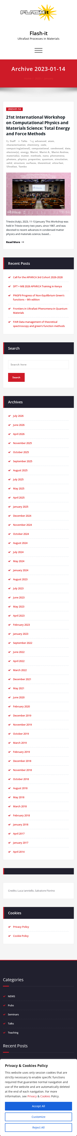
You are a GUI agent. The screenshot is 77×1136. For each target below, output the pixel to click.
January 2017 (20, 842)
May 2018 (18, 797)
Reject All (38, 1127)
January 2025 (20, 506)
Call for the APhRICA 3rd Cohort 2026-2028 (38, 277)
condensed (57, 148)
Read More (13, 242)
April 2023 (18, 615)
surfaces (31, 163)
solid (9, 163)
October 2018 (21, 779)
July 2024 (18, 552)
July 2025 (18, 479)
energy (25, 152)
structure (19, 163)
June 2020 (18, 697)
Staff (12, 141)
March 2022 (20, 670)
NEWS (11, 996)
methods (36, 155)
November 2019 (22, 724)
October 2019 (21, 733)
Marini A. (44, 152)
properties (34, 159)
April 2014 (18, 851)
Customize (38, 1117)
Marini (34, 152)
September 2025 (22, 461)
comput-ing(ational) (18, 148)
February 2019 (21, 752)
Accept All (38, 1106)
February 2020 (21, 706)
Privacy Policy (21, 927)
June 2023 (18, 597)
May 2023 (18, 606)
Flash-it (39, 33)
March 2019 (20, 743)
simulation (61, 159)
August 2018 (20, 788)
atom (51, 141)
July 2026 (18, 416)
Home (27, 78)
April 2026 (18, 434)
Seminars (13, 1014)
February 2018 (21, 815)
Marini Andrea (60, 152)
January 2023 (20, 634)
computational (40, 148)
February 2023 (21, 624)
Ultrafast (12, 166)
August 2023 (20, 579)
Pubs (11, 1005)
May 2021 (18, 688)
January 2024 (20, 570)
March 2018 (20, 806)
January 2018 (20, 824)
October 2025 (21, 452)
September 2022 (22, 643)
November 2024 (22, 525)
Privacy (32, 1096)
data (67, 148)
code (43, 144)
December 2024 (22, 515)
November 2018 (22, 770)
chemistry (33, 144)
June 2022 (18, 652)
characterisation (16, 144)
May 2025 (18, 488)
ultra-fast (57, 163)
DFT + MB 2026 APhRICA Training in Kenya (37, 286)
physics (22, 159)
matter (25, 155)
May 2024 (18, 561)
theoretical (44, 163)
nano (46, 155)
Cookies (45, 1096)
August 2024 (20, 543)
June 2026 (18, 425)
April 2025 (18, 497)
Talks (24, 141)
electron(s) (13, 152)
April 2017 (18, 833)
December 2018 (22, 761)
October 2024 (21, 534)
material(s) (13, 155)
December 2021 (22, 679)
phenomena (57, 155)
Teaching (13, 1032)
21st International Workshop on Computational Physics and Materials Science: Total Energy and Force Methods (38, 125)
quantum (47, 159)
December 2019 (22, 715)
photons (11, 159)
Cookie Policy (21, 936)
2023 (37, 78)
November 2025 (22, 443)
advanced (40, 141)
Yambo (23, 166)
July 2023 (18, 588)
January (48, 78)
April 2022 (18, 661)
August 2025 (20, 470)
